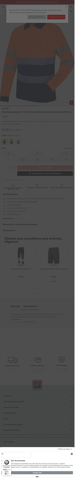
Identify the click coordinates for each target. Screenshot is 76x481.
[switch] (7, 473)
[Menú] (10, 460)
